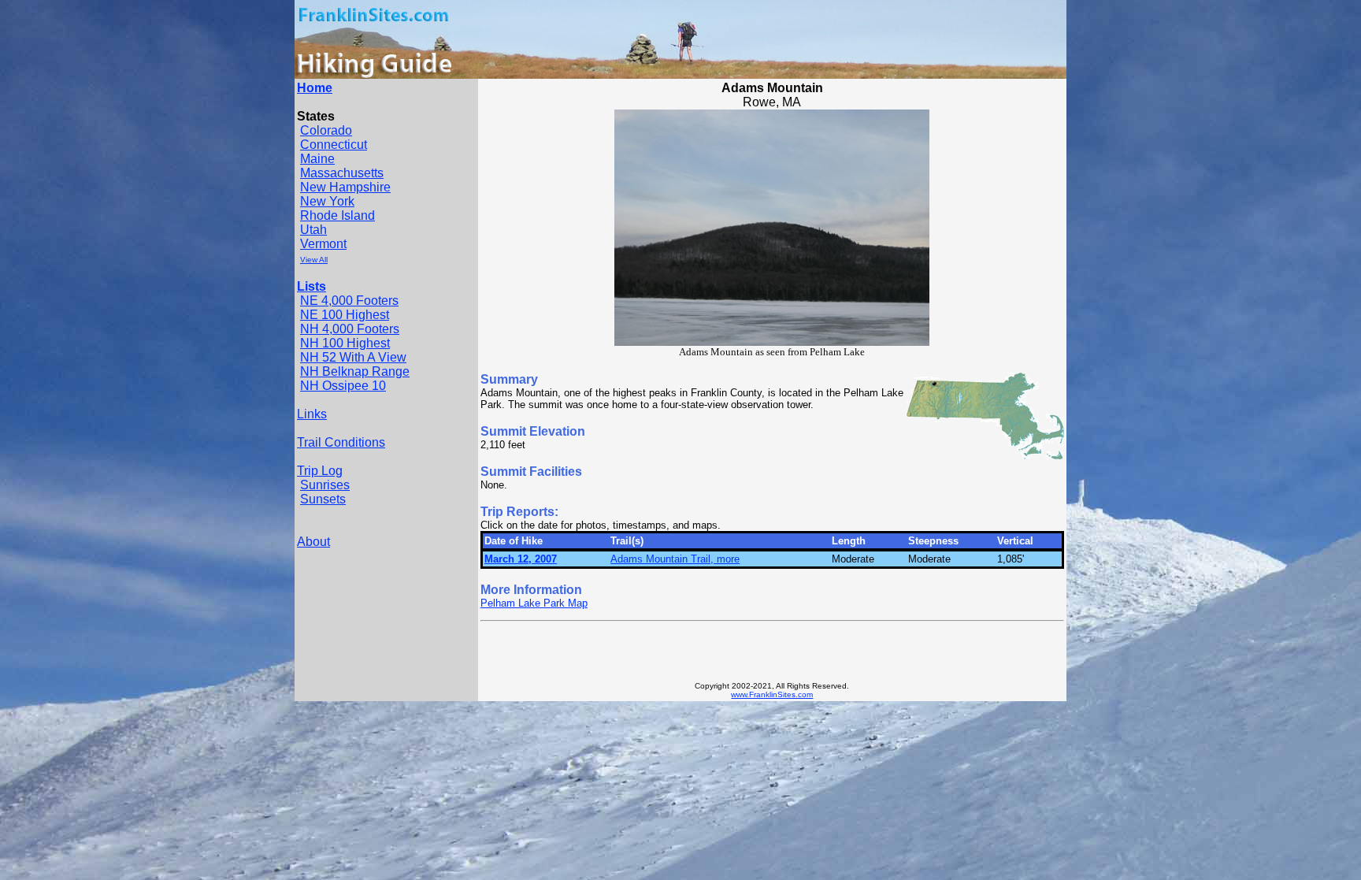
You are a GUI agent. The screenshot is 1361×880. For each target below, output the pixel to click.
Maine (317, 158)
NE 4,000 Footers (349, 300)
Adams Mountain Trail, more (675, 559)
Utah (313, 229)
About (313, 541)
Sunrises (325, 485)
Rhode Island (337, 215)
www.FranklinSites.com (772, 694)
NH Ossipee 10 (343, 385)
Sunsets (323, 499)
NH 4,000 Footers (349, 329)
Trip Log (320, 470)
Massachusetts (342, 173)
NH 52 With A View (353, 357)
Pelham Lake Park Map (534, 603)
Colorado (326, 130)
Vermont (323, 244)
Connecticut (333, 144)
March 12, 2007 (520, 559)
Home (314, 88)
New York (327, 201)
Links (312, 414)
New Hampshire (345, 187)
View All (314, 259)
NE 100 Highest (344, 314)
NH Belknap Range (355, 371)
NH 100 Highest (345, 343)
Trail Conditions (341, 442)
